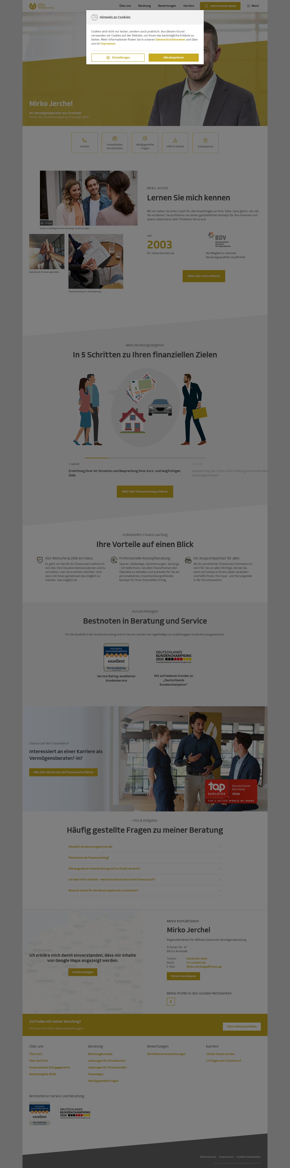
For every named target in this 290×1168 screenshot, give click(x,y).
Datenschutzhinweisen (170, 39)
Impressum (108, 44)
